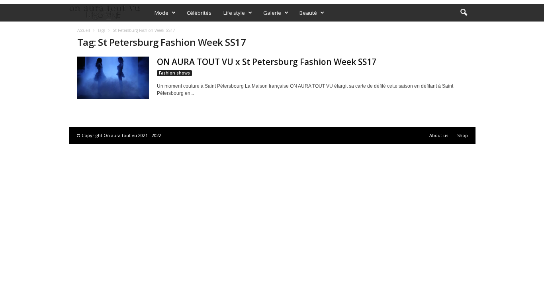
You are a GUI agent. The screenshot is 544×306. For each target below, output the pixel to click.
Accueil (83, 30)
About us (438, 135)
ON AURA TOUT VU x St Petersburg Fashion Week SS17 (266, 61)
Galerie (272, 12)
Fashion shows (174, 73)
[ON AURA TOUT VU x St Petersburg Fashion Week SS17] (113, 78)
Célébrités (199, 12)
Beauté (308, 12)
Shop (462, 135)
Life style (234, 12)
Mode (161, 12)
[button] (463, 13)
